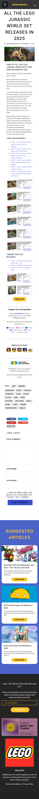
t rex (15, 404)
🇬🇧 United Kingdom (16, 330)
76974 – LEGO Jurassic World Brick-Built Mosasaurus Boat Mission (21, 162)
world (22, 408)
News (27, 110)
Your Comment (14, 439)
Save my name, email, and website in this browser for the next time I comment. (19, 495)
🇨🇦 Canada (20, 328)
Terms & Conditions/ (13, 784)
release (9, 401)
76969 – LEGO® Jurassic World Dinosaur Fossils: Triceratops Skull (21, 267)
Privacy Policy (28, 784)
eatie (18, 390)
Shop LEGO (19, 770)
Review (24, 101)
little (8, 397)
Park (22, 397)
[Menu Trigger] (5, 4)
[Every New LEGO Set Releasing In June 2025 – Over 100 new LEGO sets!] (19, 562)
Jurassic (9, 394)
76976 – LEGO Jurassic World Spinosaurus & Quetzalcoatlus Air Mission (21, 173)
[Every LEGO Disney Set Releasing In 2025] (19, 642)
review (26, 106)
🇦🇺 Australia (10, 328)
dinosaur (9, 390)
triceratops (11, 408)
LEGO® (23, 316)
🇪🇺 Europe (28, 328)
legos (26, 394)
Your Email (12, 480)
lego (18, 394)
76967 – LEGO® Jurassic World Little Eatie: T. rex (21, 262)
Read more (19, 579)
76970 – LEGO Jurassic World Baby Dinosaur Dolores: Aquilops (21, 144)
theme (23, 404)
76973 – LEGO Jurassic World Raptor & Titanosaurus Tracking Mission (21, 155)
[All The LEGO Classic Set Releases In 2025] (19, 602)
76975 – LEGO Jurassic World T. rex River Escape (21, 168)
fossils (27, 390)
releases (19, 401)
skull (29, 401)
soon (7, 404)
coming (21, 386)
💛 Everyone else (22, 332)
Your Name (12, 469)
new (16, 397)
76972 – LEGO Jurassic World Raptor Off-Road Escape (21, 150)
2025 (13, 386)
